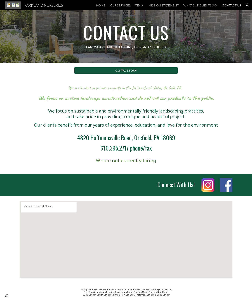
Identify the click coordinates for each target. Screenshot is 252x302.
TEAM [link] (139, 5)
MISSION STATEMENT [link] (163, 5)
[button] (247, 5)
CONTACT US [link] (231, 5)
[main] (126, 36)
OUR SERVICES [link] (120, 5)
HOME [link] (100, 5)
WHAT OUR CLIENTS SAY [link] (200, 5)
